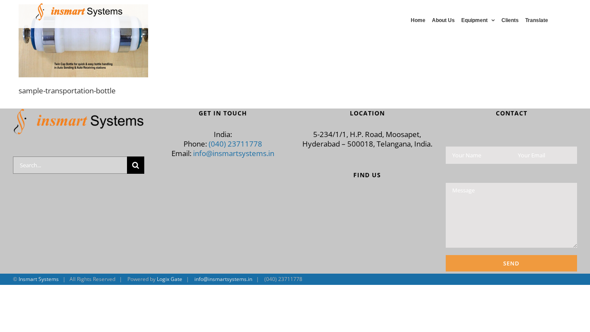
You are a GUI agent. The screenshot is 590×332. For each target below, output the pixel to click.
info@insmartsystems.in (233, 153)
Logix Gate (169, 279)
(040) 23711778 (235, 144)
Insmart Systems (39, 279)
